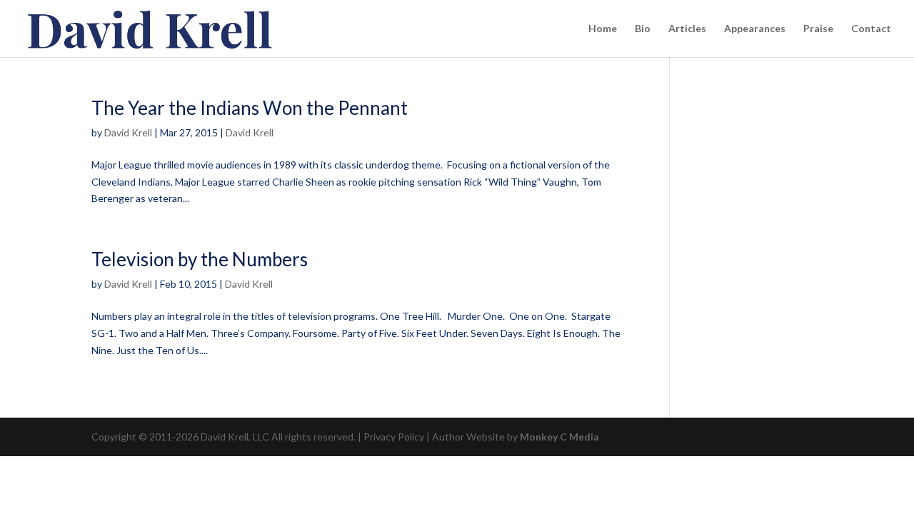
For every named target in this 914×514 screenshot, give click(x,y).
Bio (643, 29)
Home (602, 29)
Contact (871, 29)
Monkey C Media (559, 436)
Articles (687, 29)
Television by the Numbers (199, 259)
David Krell (128, 132)
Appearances (754, 29)
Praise (818, 29)
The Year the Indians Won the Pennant (249, 107)
